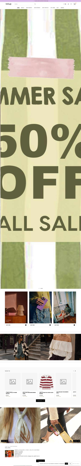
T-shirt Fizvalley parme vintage (11, 393)
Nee (70, 463)
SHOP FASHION (29, 7)
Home (18, 7)
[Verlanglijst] (71, 4)
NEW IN (22, 7)
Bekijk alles (40, 460)
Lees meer (17, 457)
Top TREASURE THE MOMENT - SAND (62, 392)
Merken (62, 7)
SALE (57, 7)
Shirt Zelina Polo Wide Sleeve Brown (46, 393)
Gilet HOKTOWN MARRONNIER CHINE (29, 393)
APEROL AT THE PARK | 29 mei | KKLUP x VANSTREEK (27, 450)
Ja (66, 463)
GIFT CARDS (53, 7)
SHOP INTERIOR (37, 7)
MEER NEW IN (39, 400)
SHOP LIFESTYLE (45, 7)
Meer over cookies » (76, 463)
